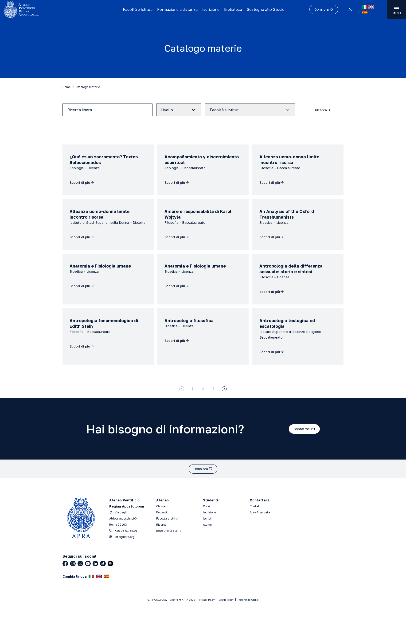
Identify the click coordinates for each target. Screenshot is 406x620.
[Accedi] (349, 9)
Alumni (207, 524)
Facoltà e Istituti (137, 9)
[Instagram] (73, 563)
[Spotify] (110, 563)
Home (66, 87)
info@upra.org (124, 537)
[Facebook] (65, 563)
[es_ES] (364, 12)
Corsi (206, 506)
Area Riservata (260, 512)
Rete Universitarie (168, 530)
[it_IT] (364, 7)
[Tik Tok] (103, 563)
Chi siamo (162, 506)
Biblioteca (233, 9)
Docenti (161, 512)
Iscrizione (210, 9)
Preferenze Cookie (248, 599)
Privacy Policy (207, 599)
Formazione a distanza (177, 9)
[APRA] (51, 9)
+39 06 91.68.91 (125, 530)
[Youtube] (88, 563)
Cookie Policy (226, 599)
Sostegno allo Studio (266, 9)
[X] (80, 563)
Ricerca (161, 524)
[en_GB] (371, 7)
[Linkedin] (95, 563)
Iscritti (207, 518)
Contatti (256, 506)
